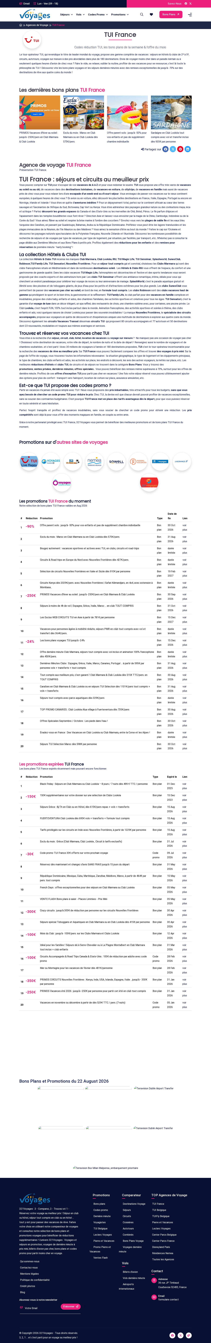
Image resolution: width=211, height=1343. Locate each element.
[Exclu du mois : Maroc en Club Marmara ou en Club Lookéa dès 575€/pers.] (83, 112)
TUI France (158, 1203)
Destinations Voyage (133, 1203)
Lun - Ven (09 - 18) (47, 3)
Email (26, 3)
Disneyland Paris (161, 1247)
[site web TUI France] (32, 39)
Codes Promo (96, 14)
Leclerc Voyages (102, 1234)
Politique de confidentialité (34, 1279)
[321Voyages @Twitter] (190, 4)
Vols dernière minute (133, 1278)
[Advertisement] (105, 1042)
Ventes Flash (100, 1257)
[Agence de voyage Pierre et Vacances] (138, 461)
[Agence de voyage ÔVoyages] (62, 482)
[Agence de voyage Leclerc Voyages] (51, 461)
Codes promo (100, 1210)
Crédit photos (27, 1286)
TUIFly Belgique (160, 1216)
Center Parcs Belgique (164, 1234)
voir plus (185, 527)
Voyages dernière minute (130, 1249)
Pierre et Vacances (103, 1240)
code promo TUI (61, 394)
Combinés (127, 1234)
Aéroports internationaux (126, 1286)
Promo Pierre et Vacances (100, 1249)
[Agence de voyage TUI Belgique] (29, 461)
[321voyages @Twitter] (181, 1335)
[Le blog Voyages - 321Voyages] (189, 1335)
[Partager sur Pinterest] (180, 149)
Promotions (118, 14)
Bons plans (169, 14)
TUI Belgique (100, 1228)
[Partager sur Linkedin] (188, 149)
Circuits (126, 1216)
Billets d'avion (130, 1271)
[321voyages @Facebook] (172, 1335)
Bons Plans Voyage (133, 1240)
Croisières (127, 1222)
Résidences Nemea (162, 1253)
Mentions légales (29, 1273)
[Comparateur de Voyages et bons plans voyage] (34, 14)
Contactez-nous (28, 1267)
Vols (79, 14)
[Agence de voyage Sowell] (116, 461)
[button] (151, 14)
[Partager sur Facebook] (165, 149)
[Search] (141, 14)
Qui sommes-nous (29, 1261)
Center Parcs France (163, 1240)
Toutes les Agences (163, 1259)
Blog (22, 1292)
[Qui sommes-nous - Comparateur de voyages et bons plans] (34, 1200)
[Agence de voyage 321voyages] (149, 482)
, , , (56, 369)
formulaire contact (168, 1299)
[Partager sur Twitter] (173, 149)
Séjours (65, 14)
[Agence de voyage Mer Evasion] (73, 461)
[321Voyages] (20, 25)
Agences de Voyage (37, 25)
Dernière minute (102, 1216)
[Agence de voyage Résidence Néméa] (94, 461)
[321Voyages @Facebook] (186, 4)
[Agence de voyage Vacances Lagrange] (182, 461)
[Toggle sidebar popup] (189, 14)
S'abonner (69, 1306)
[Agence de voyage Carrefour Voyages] (160, 461)
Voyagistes (99, 1222)
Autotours (128, 1228)
